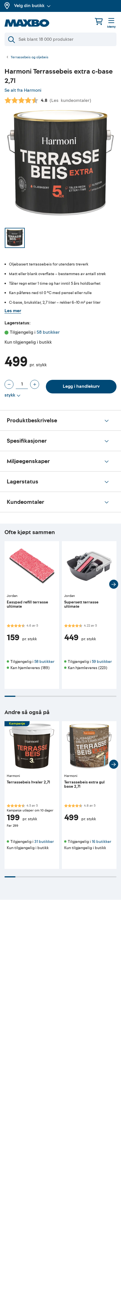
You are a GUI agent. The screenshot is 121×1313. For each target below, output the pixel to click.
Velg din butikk (29, 6)
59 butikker (102, 661)
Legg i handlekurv (81, 386)
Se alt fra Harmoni (23, 90)
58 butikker (48, 332)
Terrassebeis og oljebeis (29, 57)
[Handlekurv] (99, 21)
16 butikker (101, 841)
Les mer (13, 311)
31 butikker (44, 841)
